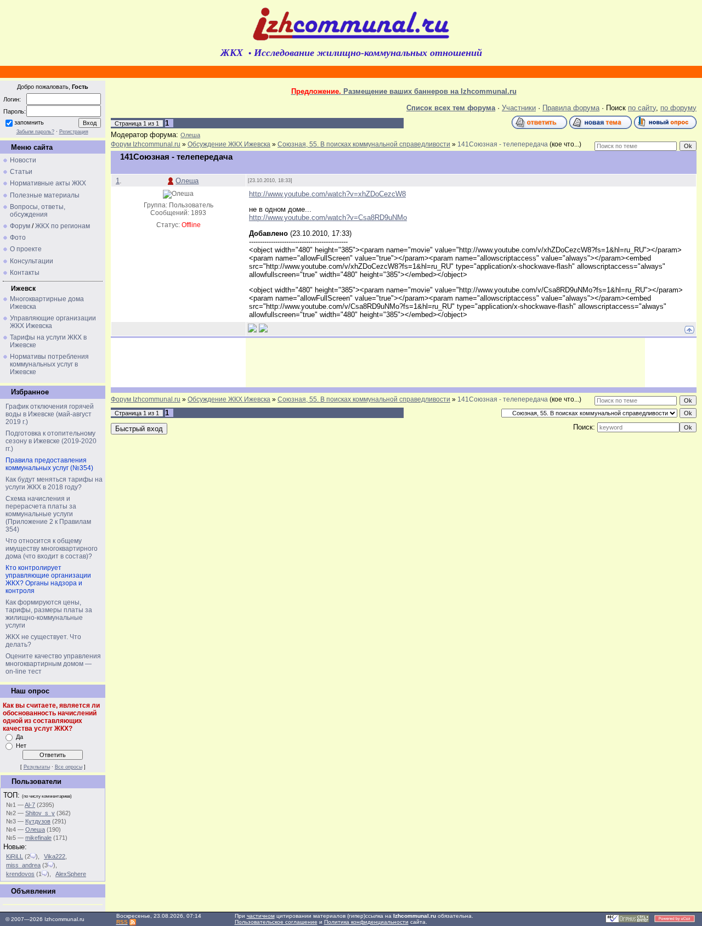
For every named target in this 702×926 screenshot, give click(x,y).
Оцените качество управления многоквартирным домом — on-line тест (53, 663)
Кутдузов (37, 821)
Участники (519, 108)
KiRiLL (14, 856)
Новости (23, 160)
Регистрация (73, 131)
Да (19, 736)
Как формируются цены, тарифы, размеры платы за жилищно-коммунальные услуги (48, 613)
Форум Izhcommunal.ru (145, 144)
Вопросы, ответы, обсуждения (37, 210)
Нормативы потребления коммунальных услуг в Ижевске (49, 364)
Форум (20, 226)
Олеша (35, 829)
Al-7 (30, 804)
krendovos (20, 874)
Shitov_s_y (40, 813)
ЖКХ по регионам (62, 226)
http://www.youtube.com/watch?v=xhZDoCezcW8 (327, 194)
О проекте (26, 249)
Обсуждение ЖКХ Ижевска (229, 144)
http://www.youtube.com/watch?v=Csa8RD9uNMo (328, 217)
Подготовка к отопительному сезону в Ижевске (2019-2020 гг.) (51, 441)
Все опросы (68, 767)
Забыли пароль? (35, 131)
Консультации (31, 261)
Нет (21, 745)
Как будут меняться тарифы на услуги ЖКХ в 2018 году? (54, 483)
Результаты (37, 767)
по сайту (642, 108)
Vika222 (54, 856)
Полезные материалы (45, 195)
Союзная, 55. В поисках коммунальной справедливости (364, 144)
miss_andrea (23, 865)
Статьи (21, 172)
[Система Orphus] (627, 921)
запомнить (29, 122)
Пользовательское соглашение (276, 922)
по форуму (678, 108)
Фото (18, 237)
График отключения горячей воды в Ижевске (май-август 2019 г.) (49, 414)
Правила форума (570, 108)
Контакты (24, 272)
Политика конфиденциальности (366, 922)
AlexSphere (70, 874)
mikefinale (38, 837)
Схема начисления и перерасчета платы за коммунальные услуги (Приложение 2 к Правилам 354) (48, 514)
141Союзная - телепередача (502, 144)
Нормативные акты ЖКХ (48, 183)
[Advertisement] (445, 362)
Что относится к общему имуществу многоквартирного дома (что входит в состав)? (51, 548)
